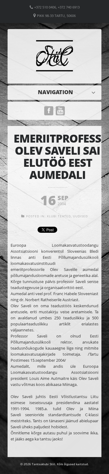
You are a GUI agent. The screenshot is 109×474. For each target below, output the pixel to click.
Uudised (56, 92)
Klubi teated (59, 216)
